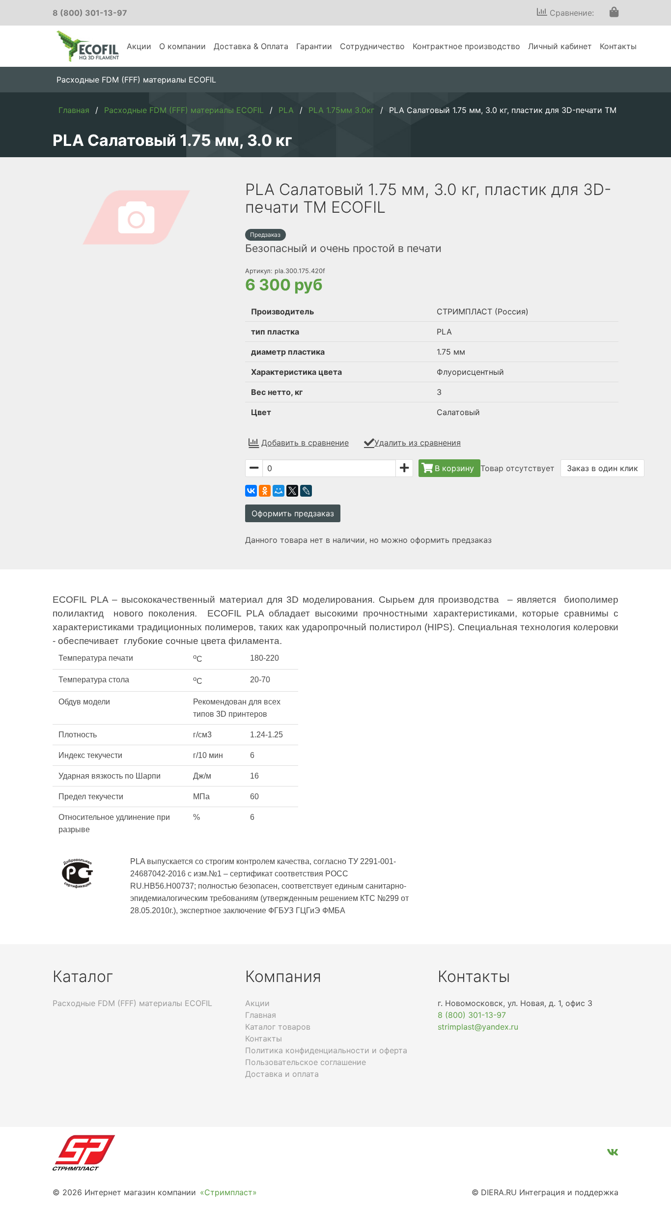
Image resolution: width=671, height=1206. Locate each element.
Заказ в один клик (602, 468)
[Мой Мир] (278, 491)
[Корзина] (614, 13)
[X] (292, 491)
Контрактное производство (466, 46)
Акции (139, 46)
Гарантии (314, 46)
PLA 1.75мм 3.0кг (341, 110)
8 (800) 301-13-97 (90, 13)
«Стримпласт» (228, 1192)
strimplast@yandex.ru (478, 1027)
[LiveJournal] (306, 491)
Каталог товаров (277, 1027)
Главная (73, 110)
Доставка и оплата (282, 1074)
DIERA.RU (499, 1192)
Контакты (618, 46)
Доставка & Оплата (251, 46)
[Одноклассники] (265, 491)
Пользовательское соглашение (305, 1062)
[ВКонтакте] (251, 491)
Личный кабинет (560, 46)
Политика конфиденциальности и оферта (326, 1050)
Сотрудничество (372, 46)
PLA (286, 110)
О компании (182, 46)
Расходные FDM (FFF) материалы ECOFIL (136, 79)
